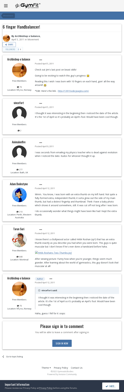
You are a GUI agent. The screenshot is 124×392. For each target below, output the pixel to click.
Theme (45, 367)
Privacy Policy (61, 367)
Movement (33, 39)
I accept (113, 386)
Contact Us (77, 367)
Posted (44, 63)
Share (10, 44)
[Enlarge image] (88, 75)
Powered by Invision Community (62, 374)
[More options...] (40, 60)
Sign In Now (62, 343)
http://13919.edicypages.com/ (73, 90)
